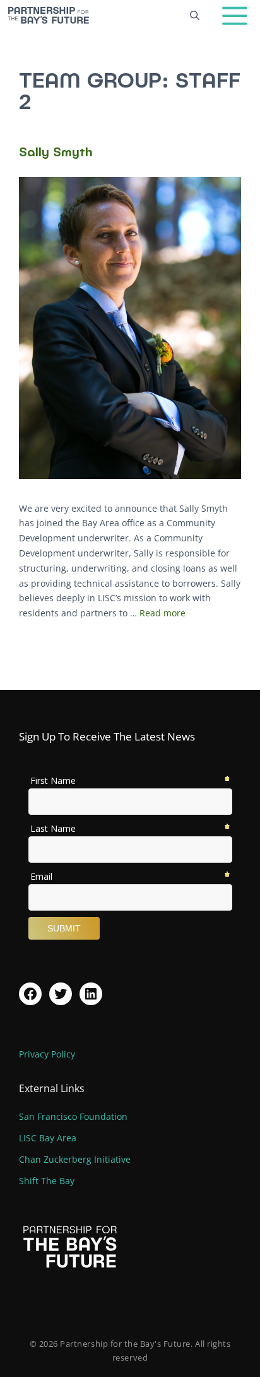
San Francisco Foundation (73, 1116)
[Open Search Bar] (195, 15)
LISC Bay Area (47, 1138)
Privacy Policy (47, 1054)
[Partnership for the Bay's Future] (48, 15)
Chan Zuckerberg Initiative (75, 1159)
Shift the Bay (46, 1181)
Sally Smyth (56, 151)
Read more (162, 613)
